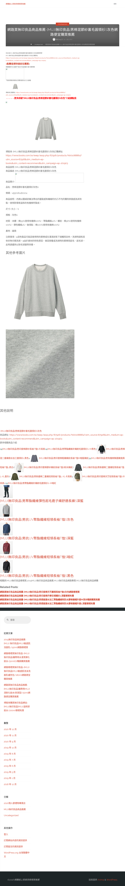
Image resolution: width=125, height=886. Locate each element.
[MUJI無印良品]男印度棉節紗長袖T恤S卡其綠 (23, 449)
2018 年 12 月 (10, 784)
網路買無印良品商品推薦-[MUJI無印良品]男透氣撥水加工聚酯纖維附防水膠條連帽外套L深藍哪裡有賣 (47, 603)
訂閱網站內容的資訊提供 (15, 840)
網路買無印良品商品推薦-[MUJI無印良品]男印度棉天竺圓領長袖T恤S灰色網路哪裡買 (40, 592)
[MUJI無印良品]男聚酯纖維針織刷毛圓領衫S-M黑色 (71, 449)
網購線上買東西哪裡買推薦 (16, 4)
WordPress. (112, 879)
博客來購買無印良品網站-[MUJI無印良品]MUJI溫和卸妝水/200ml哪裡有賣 (17, 706)
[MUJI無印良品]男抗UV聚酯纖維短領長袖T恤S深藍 (37, 538)
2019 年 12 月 (10, 747)
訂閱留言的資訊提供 (13, 846)
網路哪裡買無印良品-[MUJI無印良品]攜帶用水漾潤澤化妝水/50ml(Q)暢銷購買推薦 (17, 657)
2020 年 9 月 (10, 741)
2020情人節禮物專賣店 (14, 803)
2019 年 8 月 (10, 754)
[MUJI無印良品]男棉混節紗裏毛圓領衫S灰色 (21, 431)
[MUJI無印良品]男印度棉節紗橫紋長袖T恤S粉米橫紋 (48, 467)
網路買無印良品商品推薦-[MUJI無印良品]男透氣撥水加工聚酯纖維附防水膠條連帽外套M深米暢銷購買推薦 (50, 599)
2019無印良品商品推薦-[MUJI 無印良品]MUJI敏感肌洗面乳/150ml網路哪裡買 (17, 643)
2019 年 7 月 (10, 760)
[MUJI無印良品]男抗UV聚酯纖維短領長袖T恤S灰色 (37, 519)
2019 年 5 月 (9, 772)
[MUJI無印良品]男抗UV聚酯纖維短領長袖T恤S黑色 (37, 576)
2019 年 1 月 (9, 778)
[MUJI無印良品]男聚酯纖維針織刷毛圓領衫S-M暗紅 (32, 483)
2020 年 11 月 (10, 735)
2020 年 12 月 (10, 729)
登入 (6, 834)
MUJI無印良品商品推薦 (15, 809)
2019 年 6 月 (10, 766)
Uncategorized (62, 24)
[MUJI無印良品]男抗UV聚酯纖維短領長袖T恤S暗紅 (37, 557)
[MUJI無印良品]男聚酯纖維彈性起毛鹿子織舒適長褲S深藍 (41, 501)
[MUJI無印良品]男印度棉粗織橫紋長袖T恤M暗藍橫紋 (63, 458)
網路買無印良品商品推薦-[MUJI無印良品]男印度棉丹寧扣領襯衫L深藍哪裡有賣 (37, 595)
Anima (100, 879)
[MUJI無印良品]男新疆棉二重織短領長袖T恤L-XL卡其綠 (45, 476)
